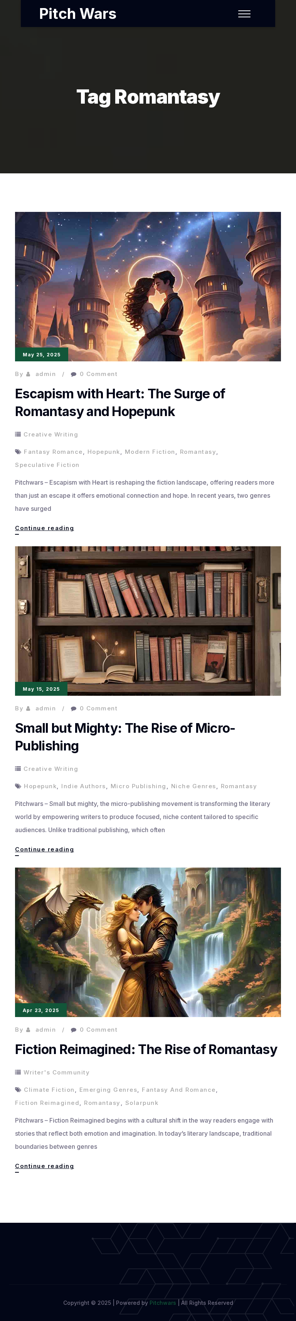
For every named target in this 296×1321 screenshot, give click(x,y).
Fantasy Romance (53, 451)
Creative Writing (51, 434)
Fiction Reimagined (47, 1102)
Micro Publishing (138, 786)
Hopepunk (103, 451)
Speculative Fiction (47, 464)
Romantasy (198, 451)
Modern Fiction (150, 451)
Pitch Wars (77, 13)
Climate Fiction (49, 1089)
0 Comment (99, 374)
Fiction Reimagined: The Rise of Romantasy (146, 1049)
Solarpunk (142, 1102)
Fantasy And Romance (179, 1089)
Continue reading (44, 529)
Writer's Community (57, 1072)
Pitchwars (163, 1302)
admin (45, 374)
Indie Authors (83, 786)
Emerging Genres (108, 1089)
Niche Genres (193, 786)
